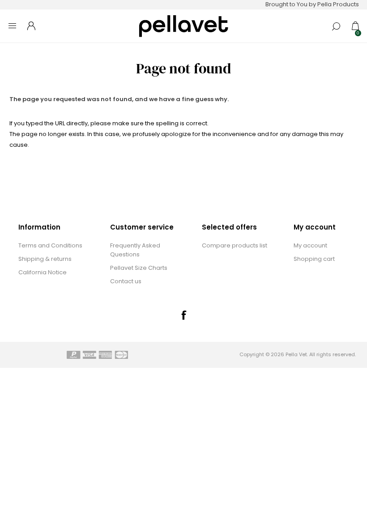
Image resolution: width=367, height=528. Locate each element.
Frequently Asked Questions (135, 250)
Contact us (125, 281)
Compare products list (234, 245)
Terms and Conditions (50, 245)
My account (310, 245)
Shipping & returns (45, 259)
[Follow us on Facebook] (183, 315)
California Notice (42, 272)
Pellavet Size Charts (138, 268)
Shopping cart (314, 259)
